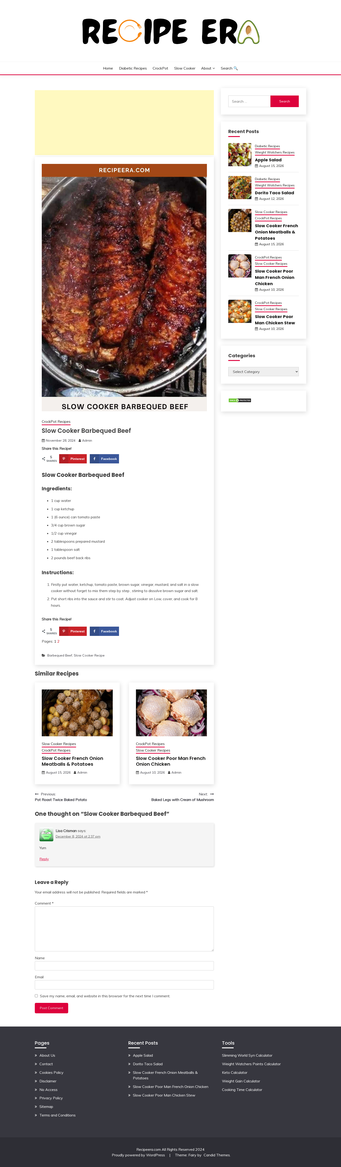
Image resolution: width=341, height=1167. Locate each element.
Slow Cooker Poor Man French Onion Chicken (171, 761)
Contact (46, 1064)
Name (40, 958)
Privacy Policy (51, 1098)
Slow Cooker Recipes (59, 744)
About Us (47, 1055)
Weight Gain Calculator (241, 1081)
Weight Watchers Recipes (275, 152)
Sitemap (46, 1106)
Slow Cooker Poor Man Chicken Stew (164, 1095)
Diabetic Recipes (133, 68)
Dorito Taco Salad (274, 193)
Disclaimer (47, 1081)
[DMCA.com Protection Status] (239, 401)
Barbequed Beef (59, 655)
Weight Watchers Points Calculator (251, 1064)
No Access (48, 1089)
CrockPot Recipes (56, 421)
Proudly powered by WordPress (139, 1155)
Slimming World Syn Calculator (247, 1055)
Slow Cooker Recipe (89, 655)
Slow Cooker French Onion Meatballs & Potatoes (72, 761)
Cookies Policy (51, 1072)
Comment (44, 903)
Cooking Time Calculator (242, 1089)
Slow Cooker (184, 68)
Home (108, 68)
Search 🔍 (229, 68)
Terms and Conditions (57, 1115)
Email (39, 977)
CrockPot (160, 68)
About (206, 68)
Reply (44, 859)
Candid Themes (217, 1155)
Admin (87, 440)
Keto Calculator (234, 1072)
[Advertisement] (124, 122)
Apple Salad (268, 160)
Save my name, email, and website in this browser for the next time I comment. (105, 996)
